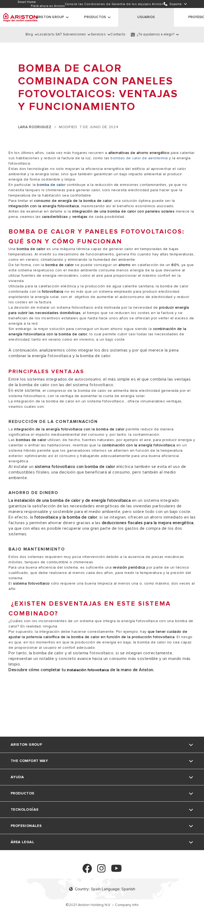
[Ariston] (20, 17)
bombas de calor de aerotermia (139, 158)
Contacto (117, 34)
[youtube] (116, 870)
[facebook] (87, 870)
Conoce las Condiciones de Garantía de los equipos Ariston (114, 4)
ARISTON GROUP (50, 17)
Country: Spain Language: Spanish (105, 889)
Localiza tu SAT (50, 34)
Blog (29, 34)
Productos (95, 17)
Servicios (98, 34)
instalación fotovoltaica (87, 670)
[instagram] (101, 870)
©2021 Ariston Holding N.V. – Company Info (102, 905)
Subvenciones (74, 34)
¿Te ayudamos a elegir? (155, 34)
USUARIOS (146, 17)
